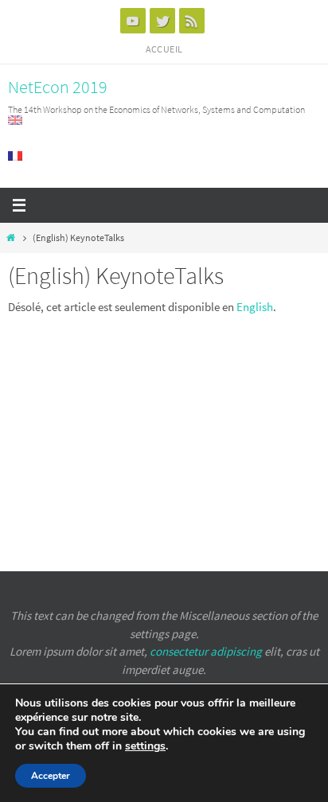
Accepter (50, 775)
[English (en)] (16, 120)
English (254, 306)
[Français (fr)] (16, 156)
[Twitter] (162, 20)
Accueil (164, 49)
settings (145, 746)
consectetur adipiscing (206, 651)
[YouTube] (133, 20)
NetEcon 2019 (57, 87)
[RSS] (192, 20)
